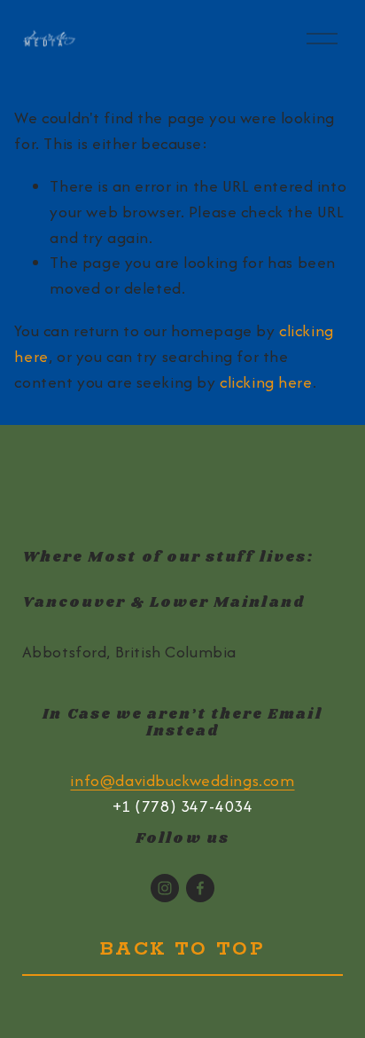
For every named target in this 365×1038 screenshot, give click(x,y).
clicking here (266, 382)
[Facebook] (200, 888)
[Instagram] (165, 888)
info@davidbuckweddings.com (182, 780)
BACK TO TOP (183, 949)
